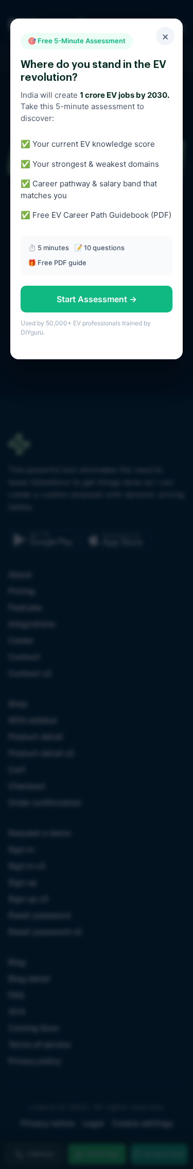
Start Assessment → (97, 299)
